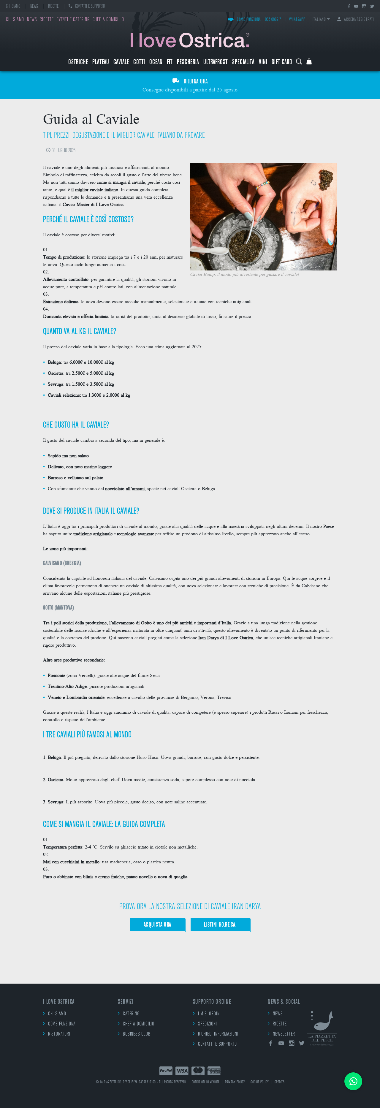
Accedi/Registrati (359, 20)
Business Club (136, 1034)
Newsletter (284, 1034)
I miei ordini (209, 1014)
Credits (280, 1082)
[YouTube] (356, 7)
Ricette (53, 6)
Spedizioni (207, 1024)
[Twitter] (372, 7)
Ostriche (78, 62)
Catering (131, 1014)
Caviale (121, 62)
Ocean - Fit (160, 62)
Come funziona (249, 20)
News (34, 6)
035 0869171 (274, 20)
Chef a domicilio (108, 20)
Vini (263, 62)
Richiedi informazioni (218, 1034)
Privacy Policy (235, 1082)
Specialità (243, 62)
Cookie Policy (260, 1082)
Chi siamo (13, 6)
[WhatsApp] (353, 1081)
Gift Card (282, 62)
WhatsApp (297, 20)
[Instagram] (364, 7)
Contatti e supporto (90, 6)
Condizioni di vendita (206, 1082)
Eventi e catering (73, 20)
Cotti (139, 62)
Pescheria (188, 62)
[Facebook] (349, 7)
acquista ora (157, 925)
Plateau (100, 62)
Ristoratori (59, 1034)
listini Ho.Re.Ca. (220, 925)
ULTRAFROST (215, 62)
